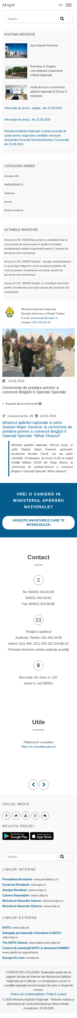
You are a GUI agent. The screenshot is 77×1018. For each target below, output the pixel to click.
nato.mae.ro (10, 937)
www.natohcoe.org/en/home (20, 952)
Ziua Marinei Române (44, 45)
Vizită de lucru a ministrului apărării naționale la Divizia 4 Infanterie (48, 91)
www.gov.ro (38, 884)
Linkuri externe (19, 917)
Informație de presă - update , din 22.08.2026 (33, 108)
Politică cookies (57, 994)
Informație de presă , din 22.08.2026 (27, 119)
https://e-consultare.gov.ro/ (39, 746)
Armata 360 (11, 176)
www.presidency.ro (46, 879)
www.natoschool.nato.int (44, 942)
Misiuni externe (13, 210)
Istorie (8, 201)
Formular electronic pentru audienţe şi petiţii (38, 649)
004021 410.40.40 (41, 592)
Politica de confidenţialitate (27, 994)
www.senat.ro (37, 890)
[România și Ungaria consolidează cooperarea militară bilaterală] (16, 71)
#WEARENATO (13, 184)
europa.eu (32, 957)
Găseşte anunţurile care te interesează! (38, 522)
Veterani (9, 193)
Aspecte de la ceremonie (22, 403)
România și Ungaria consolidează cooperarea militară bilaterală (46, 71)
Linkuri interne (19, 869)
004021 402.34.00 (38, 598)
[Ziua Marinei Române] (16, 50)
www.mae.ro (51, 906)
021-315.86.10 (58, 643)
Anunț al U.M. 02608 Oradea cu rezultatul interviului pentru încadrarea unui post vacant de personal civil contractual (36, 287)
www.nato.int (20, 927)
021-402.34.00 (51, 637)
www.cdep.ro (39, 895)
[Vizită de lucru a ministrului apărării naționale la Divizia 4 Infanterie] (16, 92)
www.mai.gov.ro (52, 900)
